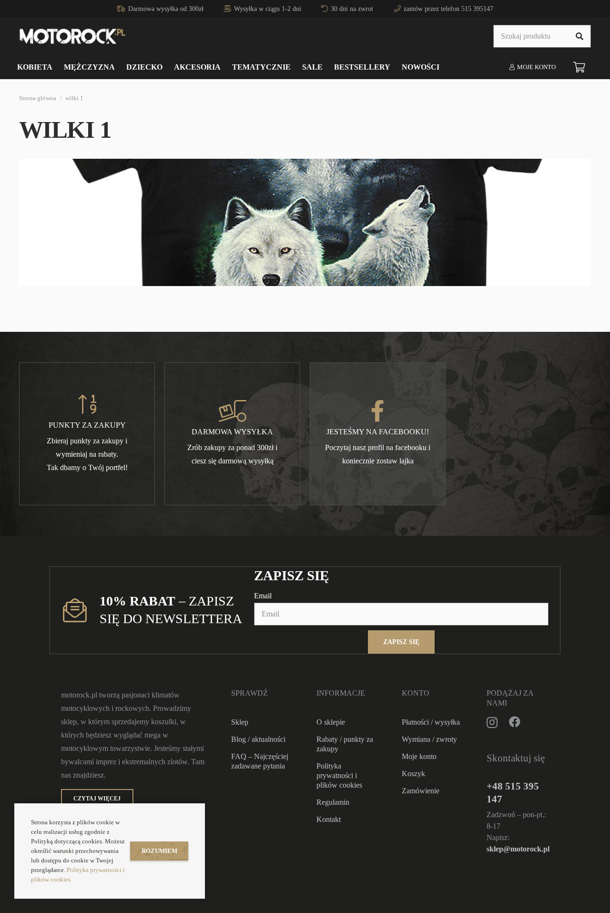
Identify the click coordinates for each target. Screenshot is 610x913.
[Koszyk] (579, 67)
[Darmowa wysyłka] (232, 411)
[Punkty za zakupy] (87, 404)
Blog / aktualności (258, 739)
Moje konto (419, 756)
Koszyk (413, 773)
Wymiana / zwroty (429, 739)
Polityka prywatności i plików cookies (339, 775)
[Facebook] (514, 722)
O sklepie (330, 722)
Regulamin (332, 802)
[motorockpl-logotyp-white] (72, 36)
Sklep (239, 722)
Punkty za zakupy (87, 425)
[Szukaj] (579, 36)
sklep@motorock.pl (518, 849)
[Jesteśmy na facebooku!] (378, 411)
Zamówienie (420, 791)
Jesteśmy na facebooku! (377, 432)
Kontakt (328, 819)
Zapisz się (401, 642)
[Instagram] (492, 722)
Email (263, 596)
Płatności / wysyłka (431, 722)
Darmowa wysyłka (232, 432)
